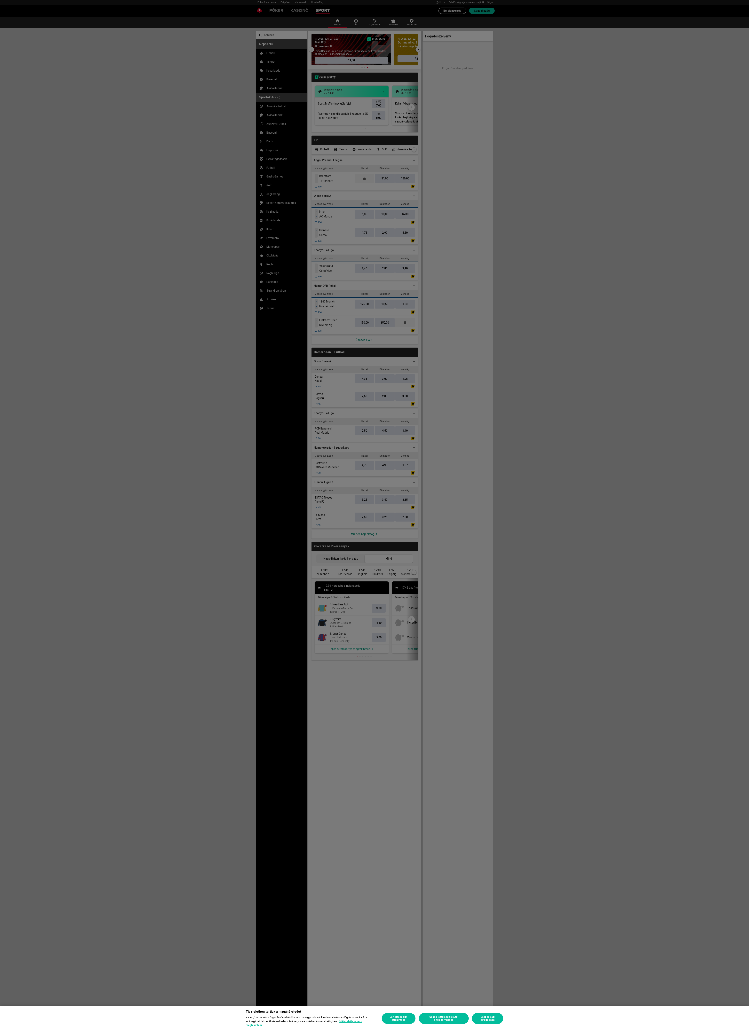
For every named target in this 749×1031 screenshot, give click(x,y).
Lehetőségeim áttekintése (398, 1018)
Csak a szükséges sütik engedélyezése (443, 1018)
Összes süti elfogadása (487, 1018)
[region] (374, 1018)
